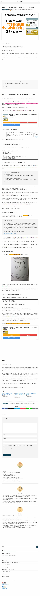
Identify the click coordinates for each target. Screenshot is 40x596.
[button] (5, 408)
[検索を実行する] (37, 547)
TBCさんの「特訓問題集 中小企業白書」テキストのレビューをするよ (17, 83)
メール (4, 438)
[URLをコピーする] (35, 408)
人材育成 (5, 567)
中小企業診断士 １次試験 (18, 9)
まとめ (6, 86)
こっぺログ (20, 1)
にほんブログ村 (4, 588)
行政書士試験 (6, 576)
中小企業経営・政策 (11, 9)
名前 (4, 434)
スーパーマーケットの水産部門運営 (10, 555)
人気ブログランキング (5, 584)
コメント (4, 421)
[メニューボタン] (1, 1)
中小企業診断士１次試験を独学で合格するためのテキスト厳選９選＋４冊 (19, 394)
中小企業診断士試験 (5, 9)
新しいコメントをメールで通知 (7, 448)
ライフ (4, 560)
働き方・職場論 (6, 571)
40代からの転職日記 (7, 553)
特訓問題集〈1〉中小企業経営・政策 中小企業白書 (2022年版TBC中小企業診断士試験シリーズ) (23, 328)
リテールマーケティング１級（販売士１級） (11, 562)
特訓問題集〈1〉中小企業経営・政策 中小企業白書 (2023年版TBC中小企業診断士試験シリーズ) (23, 115)
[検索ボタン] (39, 1)
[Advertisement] (20, 70)
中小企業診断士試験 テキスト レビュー (27, 9)
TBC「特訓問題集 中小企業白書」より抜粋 (10, 233)
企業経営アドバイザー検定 (8, 569)
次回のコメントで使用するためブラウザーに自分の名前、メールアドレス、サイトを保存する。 (18, 445)
